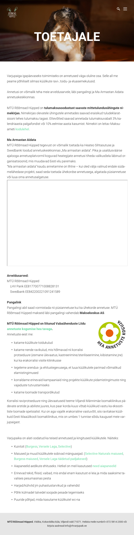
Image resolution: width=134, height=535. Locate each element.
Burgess (32, 446)
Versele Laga (48, 446)
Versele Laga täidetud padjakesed (62, 459)
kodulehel (22, 129)
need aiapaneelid (104, 466)
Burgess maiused (26, 459)
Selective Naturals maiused (104, 453)
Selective (64, 446)
